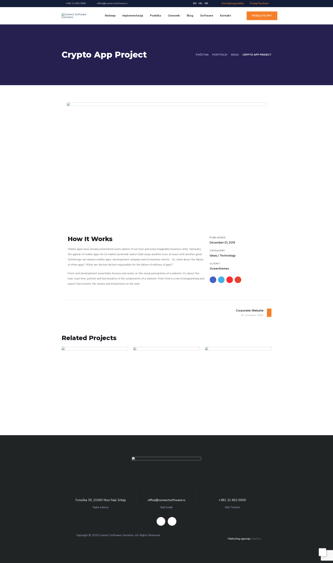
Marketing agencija (239, 539)
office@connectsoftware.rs (112, 3)
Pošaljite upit (262, 15)
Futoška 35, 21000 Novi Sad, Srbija (101, 500)
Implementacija (132, 16)
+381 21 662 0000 (76, 3)
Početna (202, 54)
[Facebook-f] (161, 521)
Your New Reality (87, 399)
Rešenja (110, 16)
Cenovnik (174, 16)
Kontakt (225, 16)
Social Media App (231, 399)
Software (206, 16)
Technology (89, 405)
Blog (190, 16)
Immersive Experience (165, 399)
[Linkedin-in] (172, 521)
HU (200, 3)
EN (194, 3)
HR (206, 3)
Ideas (235, 54)
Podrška (155, 16)
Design (73, 405)
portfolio (219, 54)
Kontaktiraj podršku (232, 3)
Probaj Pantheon (259, 3)
